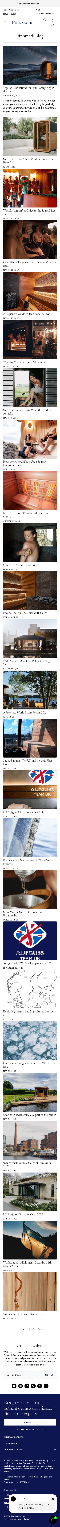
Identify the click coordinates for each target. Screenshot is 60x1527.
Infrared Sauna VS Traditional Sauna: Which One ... (28, 512)
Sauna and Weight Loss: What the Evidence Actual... (28, 408)
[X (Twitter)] (39, 1385)
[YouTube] (14, 1385)
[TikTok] (26, 1385)
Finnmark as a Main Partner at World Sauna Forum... (28, 859)
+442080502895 (49, 10)
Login (22, 10)
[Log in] (53, 16)
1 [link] (17, 1325)
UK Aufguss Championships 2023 (23, 1211)
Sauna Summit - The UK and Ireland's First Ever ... (27, 759)
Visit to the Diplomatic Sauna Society (25, 1311)
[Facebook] (46, 1385)
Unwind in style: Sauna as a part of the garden (29, 1111)
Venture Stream (24, 1519)
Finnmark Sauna (18, 1516)
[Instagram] (20, 1385)
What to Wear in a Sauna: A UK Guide (25, 358)
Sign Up (49, 1374)
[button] (8, 18)
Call (39, 9)
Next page (36, 1325)
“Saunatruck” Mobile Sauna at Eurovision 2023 (27, 1161)
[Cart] (52, 21)
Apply (30, 10)
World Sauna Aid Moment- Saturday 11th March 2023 (27, 1261)
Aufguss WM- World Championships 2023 (28, 960)
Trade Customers (11, 9)
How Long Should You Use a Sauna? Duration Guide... (24, 460)
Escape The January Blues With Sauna (25, 609)
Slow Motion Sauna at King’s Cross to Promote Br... (25, 910)
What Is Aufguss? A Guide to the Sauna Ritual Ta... (29, 209)
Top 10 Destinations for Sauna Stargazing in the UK (28, 86)
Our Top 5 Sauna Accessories (20, 561)
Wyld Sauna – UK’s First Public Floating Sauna (26, 659)
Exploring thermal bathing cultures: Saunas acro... (28, 1010)
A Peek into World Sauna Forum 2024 (25, 709)
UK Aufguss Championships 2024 (23, 809)
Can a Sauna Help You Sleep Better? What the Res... (30, 261)
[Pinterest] (33, 1385)
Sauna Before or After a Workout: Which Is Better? (28, 157)
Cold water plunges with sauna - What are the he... (29, 1062)
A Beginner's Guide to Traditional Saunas (26, 310)
